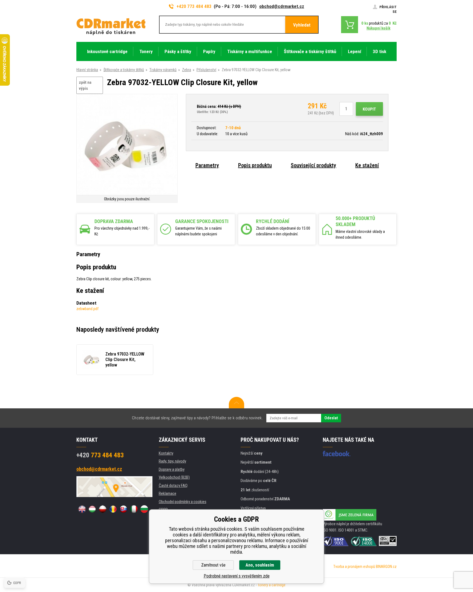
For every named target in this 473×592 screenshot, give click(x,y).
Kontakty (166, 453)
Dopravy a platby (171, 469)
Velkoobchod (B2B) (174, 477)
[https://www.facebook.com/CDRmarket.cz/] (336, 453)
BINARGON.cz (386, 566)
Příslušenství (206, 70)
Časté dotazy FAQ (173, 485)
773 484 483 (100, 455)
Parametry (207, 165)
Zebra (186, 70)
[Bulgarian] (144, 509)
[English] (82, 509)
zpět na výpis (85, 85)
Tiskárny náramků (163, 70)
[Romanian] (113, 509)
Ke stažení (367, 165)
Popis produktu (255, 165)
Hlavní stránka (87, 70)
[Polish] (102, 509)
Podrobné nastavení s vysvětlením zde (237, 576)
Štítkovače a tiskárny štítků (123, 70)
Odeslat (331, 417)
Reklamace (167, 493)
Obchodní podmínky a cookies (182, 501)
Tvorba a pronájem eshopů (354, 566)
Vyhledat (301, 25)
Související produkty (313, 165)
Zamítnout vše (213, 565)
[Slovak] (123, 509)
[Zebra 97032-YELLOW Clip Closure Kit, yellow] (127, 145)
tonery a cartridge (271, 584)
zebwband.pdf (87, 309)
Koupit (369, 109)
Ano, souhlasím (260, 565)
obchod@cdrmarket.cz (281, 6)
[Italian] (134, 509)
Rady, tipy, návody (172, 461)
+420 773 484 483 (194, 6)
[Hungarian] (92, 509)
